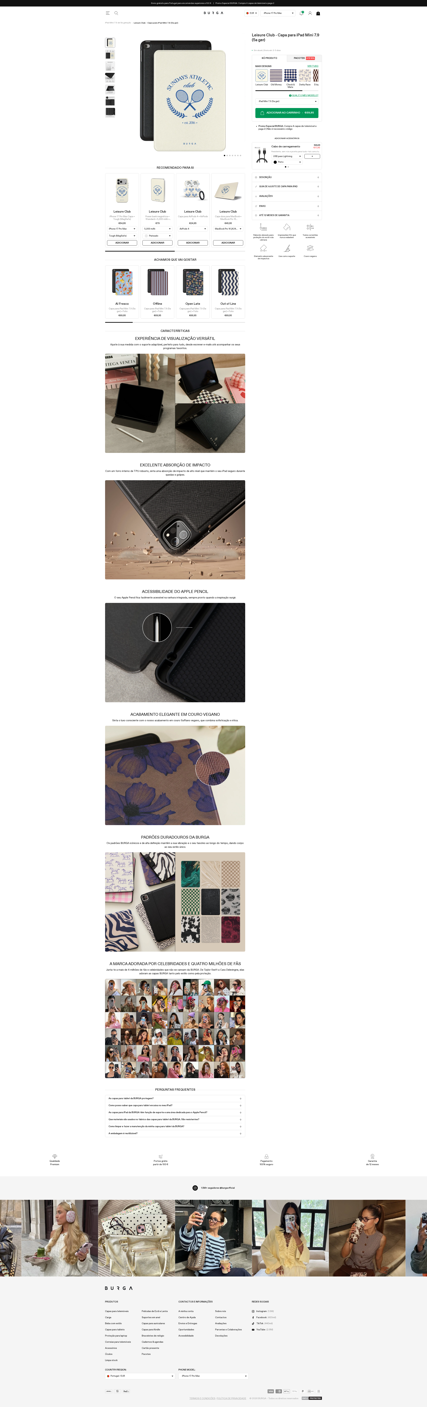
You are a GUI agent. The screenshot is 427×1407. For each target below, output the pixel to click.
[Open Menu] (107, 13)
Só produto (269, 58)
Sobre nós (220, 1311)
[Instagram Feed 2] (290, 1238)
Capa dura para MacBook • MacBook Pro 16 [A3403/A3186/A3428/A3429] (228, 218)
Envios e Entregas (187, 1323)
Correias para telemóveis (118, 1342)
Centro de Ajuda (187, 1317)
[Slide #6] (240, 155)
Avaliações (221, 1323)
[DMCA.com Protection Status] (312, 1398)
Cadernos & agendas (152, 1342)
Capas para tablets (115, 1329)
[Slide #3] (232, 155)
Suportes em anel (151, 1317)
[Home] (213, 13)
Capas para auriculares (153, 1323)
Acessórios (111, 1348)
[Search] (116, 13)
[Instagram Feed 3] (367, 1238)
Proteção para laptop (116, 1336)
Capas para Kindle (151, 1329)
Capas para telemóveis (117, 1311)
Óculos (108, 1354)
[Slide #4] (235, 155)
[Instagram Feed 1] (213, 1238)
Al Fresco (122, 303)
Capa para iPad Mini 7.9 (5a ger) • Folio (122, 310)
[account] (310, 13)
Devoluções (221, 1336)
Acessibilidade (186, 1336)
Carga (108, 1317)
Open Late (192, 303)
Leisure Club (122, 211)
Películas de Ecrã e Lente (155, 1311)
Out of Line (228, 303)
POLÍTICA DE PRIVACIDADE (231, 1398)
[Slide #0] (224, 155)
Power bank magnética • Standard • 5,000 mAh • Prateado (157, 218)
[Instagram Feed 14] (136, 1238)
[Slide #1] (227, 155)
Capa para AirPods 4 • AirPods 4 (193, 218)
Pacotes (304, 58)
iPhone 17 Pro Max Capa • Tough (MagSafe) (122, 218)
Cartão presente (150, 1348)
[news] (301, 13)
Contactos (221, 1317)
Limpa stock (111, 1360)
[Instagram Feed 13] (59, 1238)
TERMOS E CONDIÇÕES (202, 1398)
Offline (157, 303)
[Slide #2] (230, 155)
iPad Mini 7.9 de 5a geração (118, 23)
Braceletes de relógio (153, 1336)
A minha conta (185, 1311)
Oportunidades (186, 1329)
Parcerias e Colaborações (228, 1329)
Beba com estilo (113, 1323)
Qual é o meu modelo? (305, 96)
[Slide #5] (238, 155)
